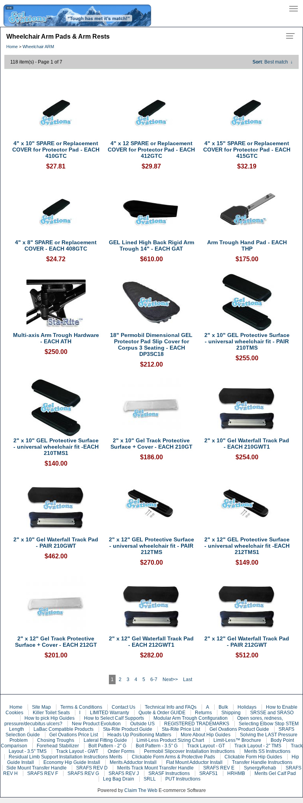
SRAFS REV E (218, 768)
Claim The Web (140, 790)
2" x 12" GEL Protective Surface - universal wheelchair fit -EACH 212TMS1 (247, 545)
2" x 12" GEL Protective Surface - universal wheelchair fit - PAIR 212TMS (151, 545)
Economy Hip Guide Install (71, 762)
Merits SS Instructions (267, 751)
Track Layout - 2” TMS (257, 746)
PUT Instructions (182, 779)
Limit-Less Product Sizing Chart (170, 740)
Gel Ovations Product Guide (239, 729)
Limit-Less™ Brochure (237, 740)
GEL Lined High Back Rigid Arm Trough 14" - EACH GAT (151, 245)
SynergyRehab (260, 768)
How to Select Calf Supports (114, 718)
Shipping (231, 712)
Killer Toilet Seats (51, 712)
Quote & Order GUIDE (161, 712)
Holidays (247, 707)
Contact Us (123, 707)
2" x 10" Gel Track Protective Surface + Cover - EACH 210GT (151, 443)
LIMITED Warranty (109, 712)
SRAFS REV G (83, 773)
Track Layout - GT (206, 746)
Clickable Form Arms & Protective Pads (173, 757)
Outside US (142, 723)
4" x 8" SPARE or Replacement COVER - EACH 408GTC (56, 245)
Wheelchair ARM (38, 46)
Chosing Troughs (55, 740)
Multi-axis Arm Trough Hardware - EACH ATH (56, 338)
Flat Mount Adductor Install (194, 762)
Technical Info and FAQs (170, 707)
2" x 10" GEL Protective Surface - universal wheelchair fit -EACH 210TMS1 (56, 446)
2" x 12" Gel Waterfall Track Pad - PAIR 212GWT (246, 641)
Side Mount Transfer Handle (36, 768)
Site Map (41, 707)
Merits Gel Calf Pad (275, 773)
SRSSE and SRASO (272, 712)
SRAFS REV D (92, 768)
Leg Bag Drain (118, 779)
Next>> (170, 679)
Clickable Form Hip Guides (253, 757)
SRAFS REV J (123, 773)
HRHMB (236, 773)
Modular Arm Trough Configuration (190, 718)
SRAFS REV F (42, 773)
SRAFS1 (208, 773)
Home (12, 46)
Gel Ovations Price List (73, 734)
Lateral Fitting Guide (105, 740)
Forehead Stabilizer (58, 746)
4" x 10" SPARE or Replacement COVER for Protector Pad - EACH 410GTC (55, 149)
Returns (203, 712)
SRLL (150, 779)
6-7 (153, 679)
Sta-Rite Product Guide (127, 729)
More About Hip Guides (205, 734)
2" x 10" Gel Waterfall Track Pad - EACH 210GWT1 (246, 443)
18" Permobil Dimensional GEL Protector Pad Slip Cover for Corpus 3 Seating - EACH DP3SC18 (151, 344)
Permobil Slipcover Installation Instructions (189, 751)
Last (187, 679)
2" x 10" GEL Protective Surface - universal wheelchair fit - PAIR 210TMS (247, 341)
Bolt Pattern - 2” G (107, 746)
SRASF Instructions (169, 773)
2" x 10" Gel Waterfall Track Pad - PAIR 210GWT (55, 542)
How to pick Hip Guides (49, 718)
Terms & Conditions (81, 707)
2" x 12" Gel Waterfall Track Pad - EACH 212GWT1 (151, 641)
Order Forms (121, 751)
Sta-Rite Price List (181, 729)
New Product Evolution (96, 723)
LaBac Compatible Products (64, 729)
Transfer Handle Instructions (262, 762)
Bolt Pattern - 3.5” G (157, 746)
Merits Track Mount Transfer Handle (155, 768)
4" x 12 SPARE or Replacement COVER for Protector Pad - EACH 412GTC (151, 149)
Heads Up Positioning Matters (139, 734)
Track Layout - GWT (77, 751)
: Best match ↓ (272, 62)
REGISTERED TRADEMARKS (196, 723)
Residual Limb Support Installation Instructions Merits (65, 757)
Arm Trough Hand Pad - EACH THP (247, 245)
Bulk (223, 707)
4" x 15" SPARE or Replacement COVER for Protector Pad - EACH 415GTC (246, 149)
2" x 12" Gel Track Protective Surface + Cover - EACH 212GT (56, 641)
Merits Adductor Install (133, 762)
